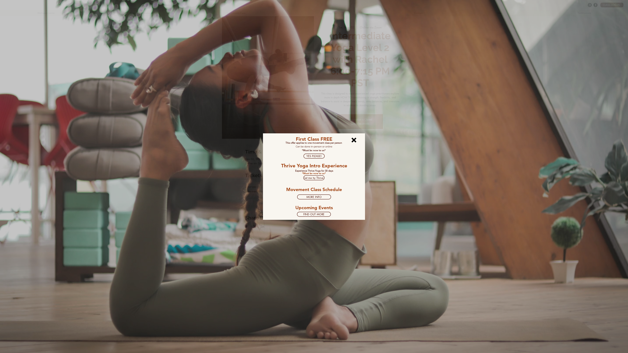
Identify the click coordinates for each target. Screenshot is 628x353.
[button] (353, 140)
